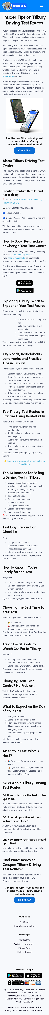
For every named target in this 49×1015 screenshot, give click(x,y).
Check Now (24, 150)
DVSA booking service (22, 255)
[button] (41, 5)
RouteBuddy (8, 76)
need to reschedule (16, 258)
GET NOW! (24, 900)
